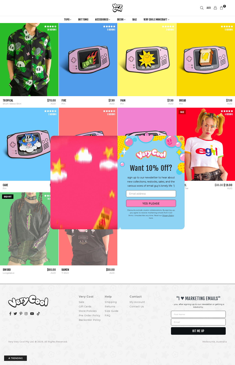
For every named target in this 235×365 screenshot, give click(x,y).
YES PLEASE (151, 203)
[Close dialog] (181, 139)
